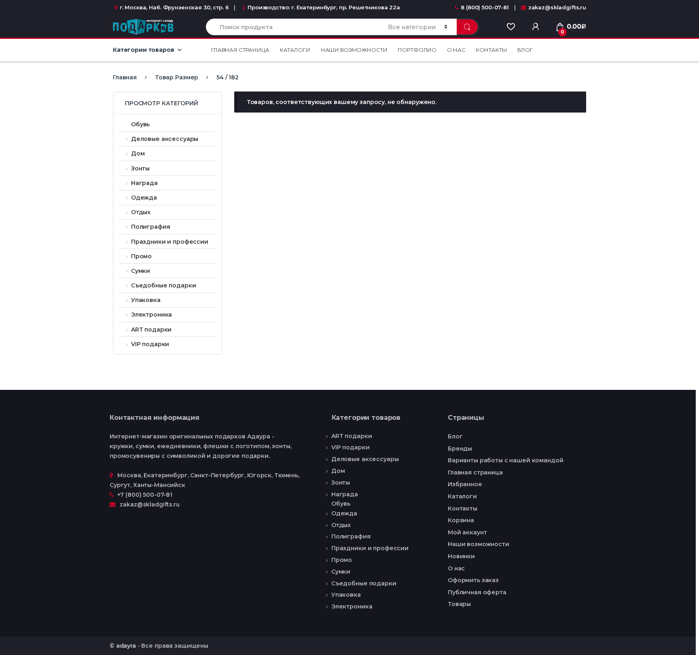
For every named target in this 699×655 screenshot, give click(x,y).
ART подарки (151, 329)
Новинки (461, 556)
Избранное (465, 484)
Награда (144, 183)
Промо (141, 256)
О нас (456, 50)
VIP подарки (150, 344)
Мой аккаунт (467, 532)
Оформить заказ (473, 580)
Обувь (140, 124)
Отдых (140, 212)
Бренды (460, 448)
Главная (125, 77)
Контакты (491, 50)
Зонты (140, 168)
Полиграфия (150, 226)
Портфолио (417, 50)
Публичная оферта (477, 592)
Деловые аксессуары (164, 138)
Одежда (144, 197)
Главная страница (240, 50)
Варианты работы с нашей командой (505, 460)
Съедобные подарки (163, 285)
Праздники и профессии (169, 241)
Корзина (461, 520)
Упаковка (146, 300)
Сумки (140, 270)
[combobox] (292, 27)
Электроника (151, 314)
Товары (459, 604)
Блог (524, 50)
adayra (126, 645)
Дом (137, 153)
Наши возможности (354, 50)
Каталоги (295, 50)
